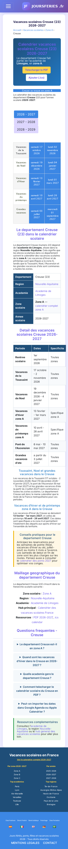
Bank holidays (34, 820)
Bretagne (51, 804)
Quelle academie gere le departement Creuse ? (38, 675)
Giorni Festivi (22, 820)
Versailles (17, 797)
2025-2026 (51, 771)
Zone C (17, 778)
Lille (17, 804)
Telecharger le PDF (36, 69)
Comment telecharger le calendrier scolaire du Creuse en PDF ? (37, 690)
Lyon (17, 790)
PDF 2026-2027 (43, 617)
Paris (17, 786)
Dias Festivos (10, 820)
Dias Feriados (54, 820)
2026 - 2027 (26, 114)
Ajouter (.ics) (36, 77)
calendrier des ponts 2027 (35, 560)
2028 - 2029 (26, 129)
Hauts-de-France (51, 793)
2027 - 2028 (26, 122)
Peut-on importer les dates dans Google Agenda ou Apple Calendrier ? (37, 707)
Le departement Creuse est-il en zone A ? (38, 646)
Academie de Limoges (44, 603)
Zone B (17, 774)
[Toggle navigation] (8, 6)
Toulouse (17, 801)
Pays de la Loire (51, 801)
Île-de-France (51, 786)
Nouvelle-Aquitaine (46, 284)
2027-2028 (51, 778)
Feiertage (44, 820)
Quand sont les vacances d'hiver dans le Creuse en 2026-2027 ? (37, 661)
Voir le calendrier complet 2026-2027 (34, 759)
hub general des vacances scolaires (36, 732)
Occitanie (51, 797)
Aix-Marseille (17, 793)
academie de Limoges (31, 727)
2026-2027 (51, 774)
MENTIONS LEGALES (25, 843)
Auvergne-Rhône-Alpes (51, 790)
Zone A (47, 593)
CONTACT (50, 843)
